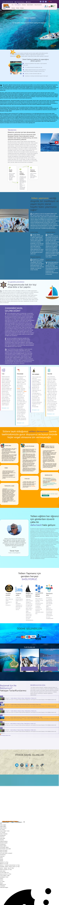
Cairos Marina (10, 488)
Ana (12, 4)
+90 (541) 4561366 (18, 903)
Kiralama (24, 4)
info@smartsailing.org (47, 479)
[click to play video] (56, 142)
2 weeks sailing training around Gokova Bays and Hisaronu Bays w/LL (25, 704)
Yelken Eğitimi (18, 4)
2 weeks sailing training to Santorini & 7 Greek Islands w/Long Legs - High (26, 717)
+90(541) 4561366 (50, 493)
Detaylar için (5, 408)
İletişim (22, 8)
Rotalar (13, 8)
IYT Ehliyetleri (35, 903)
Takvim (17, 8)
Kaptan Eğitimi (30, 4)
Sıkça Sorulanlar (38, 4)
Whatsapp (45, 495)
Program (24, 452)
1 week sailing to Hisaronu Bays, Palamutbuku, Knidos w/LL (23, 698)
